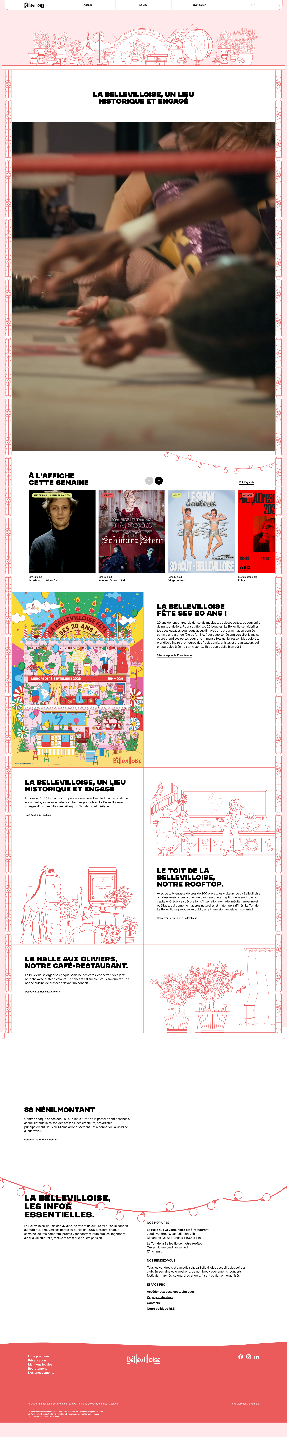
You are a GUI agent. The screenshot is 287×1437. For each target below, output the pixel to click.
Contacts (153, 1303)
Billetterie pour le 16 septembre (174, 655)
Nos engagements (41, 1372)
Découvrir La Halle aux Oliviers (42, 991)
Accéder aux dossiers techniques (171, 1291)
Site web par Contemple (245, 1403)
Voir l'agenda (246, 482)
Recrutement (37, 1368)
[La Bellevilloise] (34, 5)
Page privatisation (160, 1297)
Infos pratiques (39, 1356)
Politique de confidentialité (92, 1403)
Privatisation (37, 1360)
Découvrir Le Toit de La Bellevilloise (177, 917)
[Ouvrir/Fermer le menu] (17, 5)
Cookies (113, 1403)
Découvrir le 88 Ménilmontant (41, 1139)
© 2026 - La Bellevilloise (42, 1403)
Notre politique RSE (161, 1308)
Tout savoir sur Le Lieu (38, 814)
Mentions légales (40, 1364)
